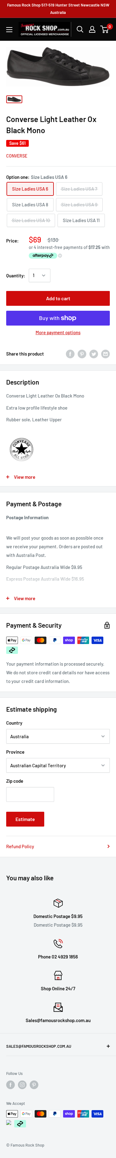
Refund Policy (20, 846)
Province (15, 752)
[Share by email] (105, 353)
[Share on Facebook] (70, 353)
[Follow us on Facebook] (10, 1084)
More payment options (58, 332)
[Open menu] (9, 29)
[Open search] (80, 29)
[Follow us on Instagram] (22, 1084)
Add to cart (58, 298)
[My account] (92, 29)
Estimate (25, 819)
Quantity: (15, 275)
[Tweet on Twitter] (93, 353)
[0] (105, 29)
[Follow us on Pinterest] (34, 1084)
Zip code (14, 781)
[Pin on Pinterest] (82, 353)
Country (14, 723)
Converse (16, 155)
